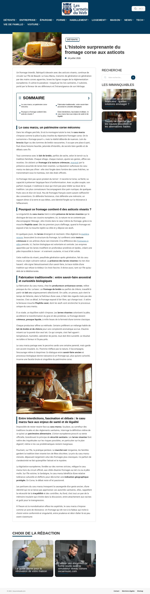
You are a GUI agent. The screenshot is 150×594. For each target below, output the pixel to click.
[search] (135, 8)
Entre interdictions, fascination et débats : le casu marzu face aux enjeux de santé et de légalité (73, 114)
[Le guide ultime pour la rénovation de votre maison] (32, 558)
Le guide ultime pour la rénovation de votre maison (31, 570)
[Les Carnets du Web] (75, 8)
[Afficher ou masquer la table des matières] (67, 98)
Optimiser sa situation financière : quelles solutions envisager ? (117, 101)
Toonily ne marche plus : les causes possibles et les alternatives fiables (119, 124)
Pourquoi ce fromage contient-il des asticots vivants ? (33, 113)
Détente (72, 39)
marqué (74, 162)
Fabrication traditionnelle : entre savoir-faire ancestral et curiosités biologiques (73, 106)
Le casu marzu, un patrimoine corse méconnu (34, 106)
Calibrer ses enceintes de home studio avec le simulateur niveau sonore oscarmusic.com (72, 567)
